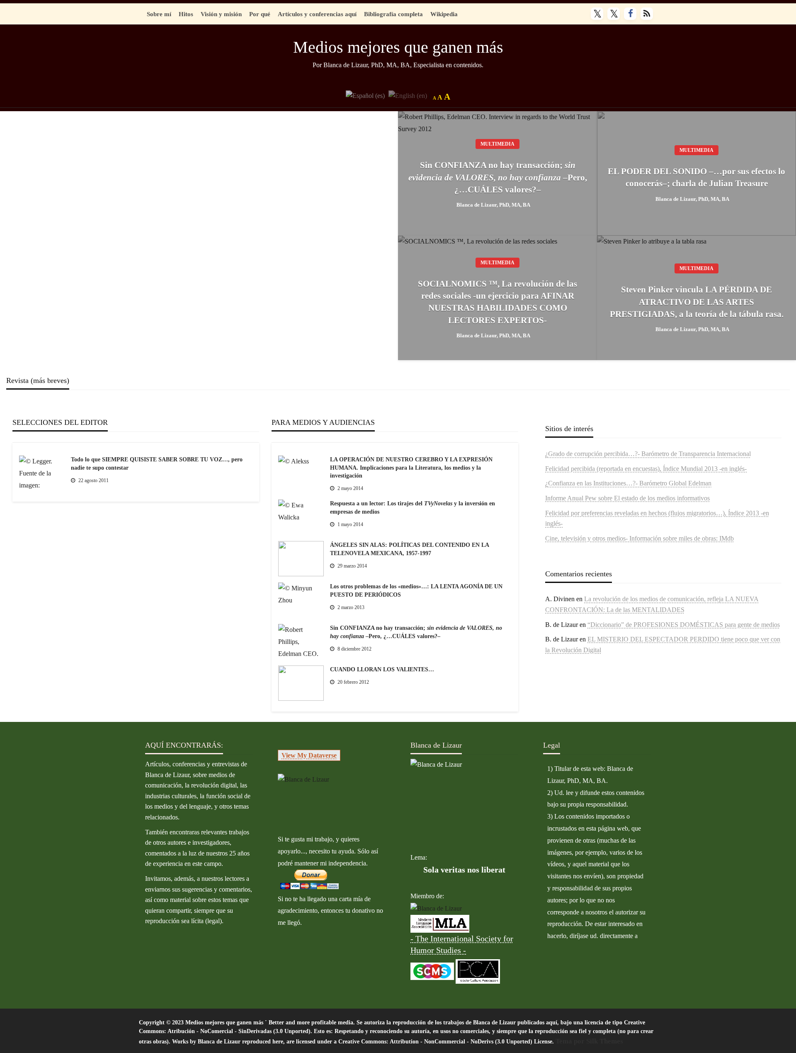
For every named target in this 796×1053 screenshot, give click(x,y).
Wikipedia (444, 13)
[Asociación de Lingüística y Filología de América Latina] (436, 908)
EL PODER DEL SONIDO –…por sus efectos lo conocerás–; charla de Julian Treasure (696, 177)
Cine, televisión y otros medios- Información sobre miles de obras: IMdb (639, 538)
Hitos (186, 13)
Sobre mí (159, 13)
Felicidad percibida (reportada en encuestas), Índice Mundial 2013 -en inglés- (646, 468)
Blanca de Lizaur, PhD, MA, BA (493, 205)
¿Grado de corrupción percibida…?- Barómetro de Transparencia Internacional (648, 453)
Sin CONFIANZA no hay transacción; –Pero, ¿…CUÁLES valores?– (497, 177)
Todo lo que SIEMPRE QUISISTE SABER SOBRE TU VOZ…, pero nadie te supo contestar (157, 463)
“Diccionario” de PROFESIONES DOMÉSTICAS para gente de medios (683, 624)
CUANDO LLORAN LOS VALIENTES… (382, 669)
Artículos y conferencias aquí (317, 13)
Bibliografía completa (393, 13)
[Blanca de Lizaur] (303, 778)
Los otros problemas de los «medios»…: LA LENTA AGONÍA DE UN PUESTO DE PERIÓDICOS (416, 590)
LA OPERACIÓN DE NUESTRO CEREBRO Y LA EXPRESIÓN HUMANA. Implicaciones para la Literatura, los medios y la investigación (411, 467)
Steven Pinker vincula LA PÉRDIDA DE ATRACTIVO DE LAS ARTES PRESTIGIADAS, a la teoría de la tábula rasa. (697, 302)
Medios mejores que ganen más (398, 47)
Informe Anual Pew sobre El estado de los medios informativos (627, 498)
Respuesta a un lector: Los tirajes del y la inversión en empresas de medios (412, 507)
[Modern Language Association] (439, 922)
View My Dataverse (309, 755)
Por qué (259, 13)
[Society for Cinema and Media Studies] (432, 970)
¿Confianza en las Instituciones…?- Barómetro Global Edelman (628, 483)
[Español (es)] (365, 94)
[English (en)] (407, 94)
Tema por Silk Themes (589, 1041)
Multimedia (497, 144)
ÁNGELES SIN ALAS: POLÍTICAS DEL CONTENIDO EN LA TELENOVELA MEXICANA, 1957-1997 (409, 549)
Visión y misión (221, 13)
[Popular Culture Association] (478, 970)
